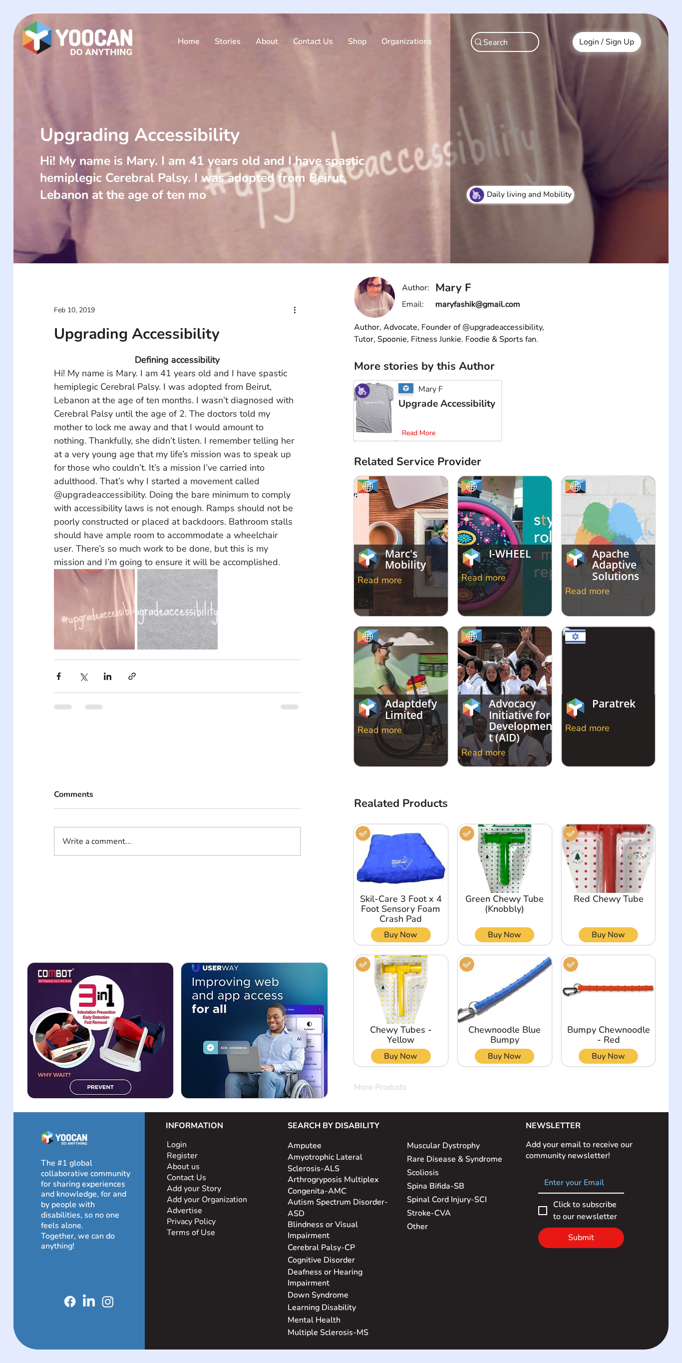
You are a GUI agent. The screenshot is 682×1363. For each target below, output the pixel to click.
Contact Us (186, 1177)
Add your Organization (207, 1199)
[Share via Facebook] (37, 649)
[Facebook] (69, 1301)
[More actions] (316, 296)
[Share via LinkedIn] (86, 649)
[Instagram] (107, 1301)
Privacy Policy (192, 1221)
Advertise (184, 1210)
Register (182, 1155)
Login (177, 1144)
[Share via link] (111, 649)
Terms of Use (192, 1232)
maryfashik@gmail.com (477, 304)
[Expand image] (80, 575)
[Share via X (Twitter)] (62, 649)
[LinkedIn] (88, 1301)
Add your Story (195, 1188)
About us (183, 1166)
